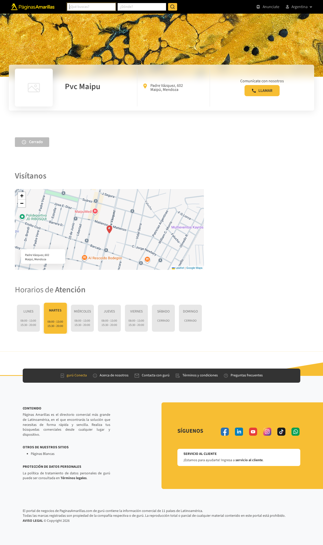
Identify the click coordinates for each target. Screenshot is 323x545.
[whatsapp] (295, 432)
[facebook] (225, 432)
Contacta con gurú (156, 375)
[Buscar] (172, 7)
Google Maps (194, 268)
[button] (109, 229)
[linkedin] (239, 432)
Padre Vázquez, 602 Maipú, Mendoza (166, 88)
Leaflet (179, 268)
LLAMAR (265, 90)
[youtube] (253, 432)
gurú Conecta (77, 375)
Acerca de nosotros (114, 375)
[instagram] (267, 432)
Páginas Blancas (43, 453)
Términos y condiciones (200, 375)
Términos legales (74, 478)
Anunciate (271, 7)
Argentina (299, 7)
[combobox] (91, 7)
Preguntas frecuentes (247, 375)
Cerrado (36, 142)
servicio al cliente (249, 460)
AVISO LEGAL (33, 520)
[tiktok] (281, 432)
